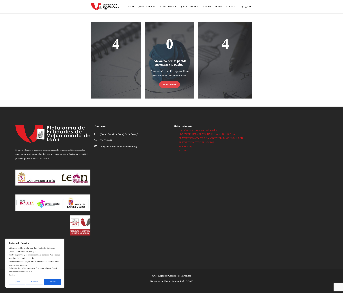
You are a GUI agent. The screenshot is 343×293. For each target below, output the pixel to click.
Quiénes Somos (145, 7)
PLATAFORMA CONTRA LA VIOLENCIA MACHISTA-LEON (211, 138)
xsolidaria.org (185, 146)
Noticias (207, 7)
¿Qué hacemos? (188, 7)
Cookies (172, 275)
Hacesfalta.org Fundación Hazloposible (198, 130)
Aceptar (52, 282)
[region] (34, 263)
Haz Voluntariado (168, 7)
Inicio (131, 7)
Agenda (218, 7)
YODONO (184, 150)
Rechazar (34, 282)
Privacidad (186, 275)
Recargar (171, 84)
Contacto (231, 7)
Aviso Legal (158, 275)
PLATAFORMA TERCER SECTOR (197, 142)
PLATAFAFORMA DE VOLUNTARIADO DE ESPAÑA (207, 134)
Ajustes (17, 282)
